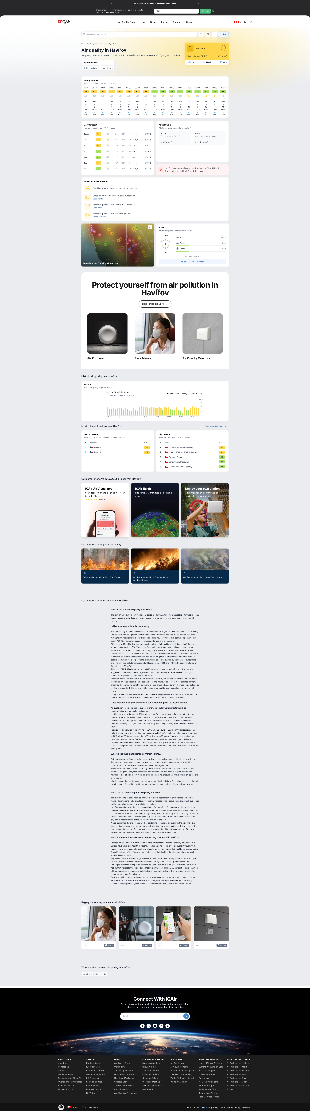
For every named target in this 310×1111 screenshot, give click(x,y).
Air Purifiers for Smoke (238, 1070)
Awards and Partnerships (70, 1082)
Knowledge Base (94, 1082)
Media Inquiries (65, 1074)
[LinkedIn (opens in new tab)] (167, 1026)
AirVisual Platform (179, 1067)
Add (225, 34)
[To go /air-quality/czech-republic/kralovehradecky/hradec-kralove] (193, 452)
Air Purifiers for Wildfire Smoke (238, 1087)
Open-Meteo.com (195, 256)
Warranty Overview (95, 1070)
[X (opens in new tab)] (149, 1026)
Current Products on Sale (211, 1067)
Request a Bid (149, 1067)
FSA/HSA (90, 1093)
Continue (205, 11)
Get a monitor (98, 199)
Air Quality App (177, 1063)
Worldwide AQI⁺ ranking (215, 426)
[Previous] (111, 3)
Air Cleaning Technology (126, 1093)
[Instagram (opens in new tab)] (161, 1026)
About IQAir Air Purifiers (210, 1063)
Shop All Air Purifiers (209, 1093)
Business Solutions (151, 1063)
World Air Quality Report (182, 1078)
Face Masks (204, 1078)
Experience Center (67, 1085)
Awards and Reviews (124, 1085)
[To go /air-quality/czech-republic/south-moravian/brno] (193, 461)
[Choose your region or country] (237, 22)
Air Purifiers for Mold (237, 1067)
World (83, 44)
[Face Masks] (155, 333)
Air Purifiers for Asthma (238, 1063)
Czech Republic (92, 44)
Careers (62, 1070)
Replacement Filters (208, 1089)
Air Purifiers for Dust (237, 1078)
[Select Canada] (237, 22)
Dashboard (147, 1089)
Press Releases (121, 1089)
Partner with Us (65, 1089)
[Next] (198, 3)
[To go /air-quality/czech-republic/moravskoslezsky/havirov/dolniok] (118, 452)
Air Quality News (122, 1063)
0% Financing (92, 1078)
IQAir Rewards (93, 1067)
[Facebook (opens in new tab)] (142, 1026)
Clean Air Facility (150, 1074)
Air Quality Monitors (208, 1082)
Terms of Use (193, 1107)
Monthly (184, 394)
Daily (177, 394)
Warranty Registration (96, 1074)
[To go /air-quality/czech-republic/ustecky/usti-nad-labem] (193, 466)
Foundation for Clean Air (70, 1078)
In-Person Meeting (151, 1082)
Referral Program (94, 1089)
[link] (229, 22)
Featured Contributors (125, 1074)
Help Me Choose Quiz (209, 1097)
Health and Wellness (124, 1078)
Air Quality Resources (124, 1070)
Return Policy (92, 1085)
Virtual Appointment (152, 1085)
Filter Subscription (207, 1085)
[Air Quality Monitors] (202, 333)
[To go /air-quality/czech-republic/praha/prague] (193, 457)
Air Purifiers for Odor (237, 1082)
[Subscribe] (186, 1016)
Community (119, 1067)
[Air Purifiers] (107, 333)
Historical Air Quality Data (183, 1070)
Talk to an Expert (150, 1070)
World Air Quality (178, 1082)
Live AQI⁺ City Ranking (181, 1074)
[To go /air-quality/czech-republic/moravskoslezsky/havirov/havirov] (118, 447)
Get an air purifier (99, 217)
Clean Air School (150, 1078)
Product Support (94, 1063)
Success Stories (122, 1082)
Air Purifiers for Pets (236, 1074)
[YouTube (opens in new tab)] (155, 1026)
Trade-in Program (207, 1074)
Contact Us (63, 1067)
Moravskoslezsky (105, 44)
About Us (62, 1063)
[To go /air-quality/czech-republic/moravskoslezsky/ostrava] (193, 447)
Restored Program (207, 1070)
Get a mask (97, 208)
